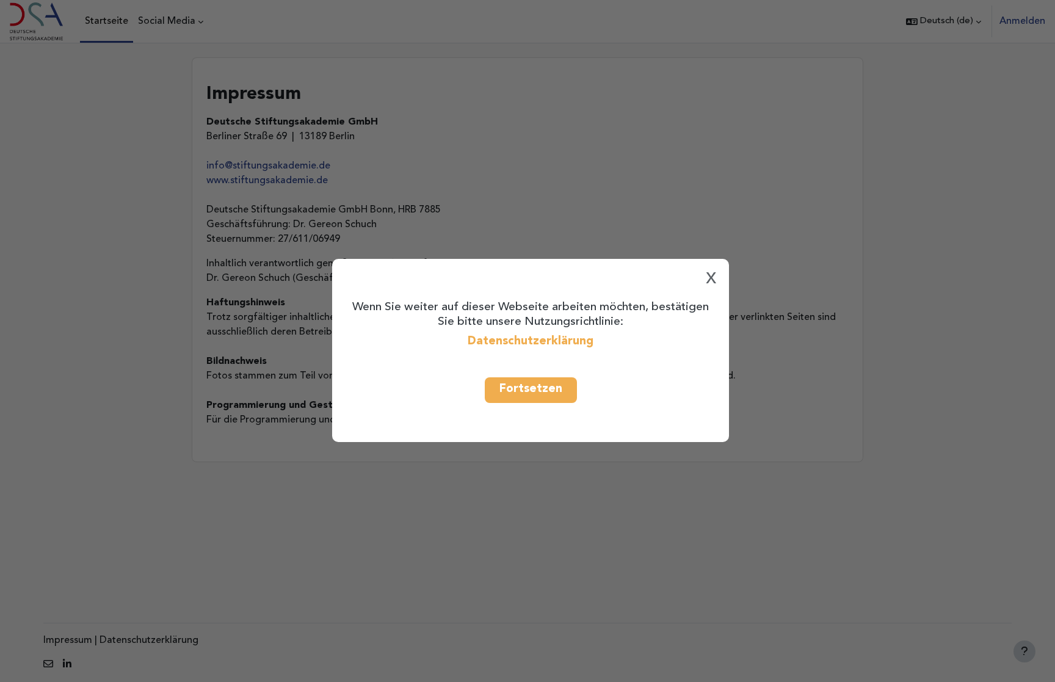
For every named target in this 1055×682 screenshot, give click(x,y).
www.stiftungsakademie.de (267, 181)
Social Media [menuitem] (166, 21)
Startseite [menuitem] (106, 21)
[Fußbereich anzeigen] (1024, 651)
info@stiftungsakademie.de (268, 166)
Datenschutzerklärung (530, 341)
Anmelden (1022, 21)
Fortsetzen (530, 389)
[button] (943, 21)
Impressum (67, 640)
